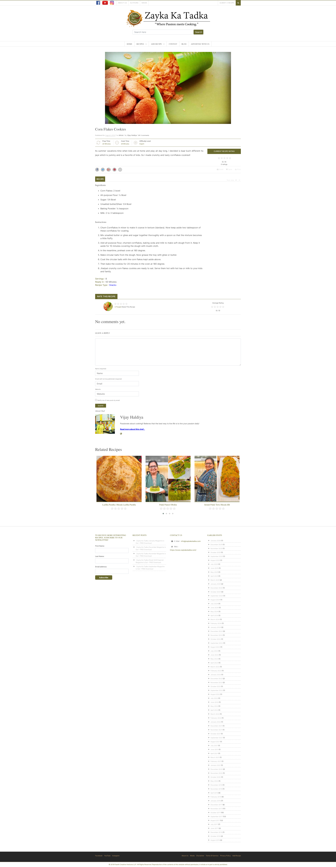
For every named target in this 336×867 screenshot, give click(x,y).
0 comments (145, 135)
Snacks (112, 285)
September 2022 (217, 690)
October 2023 (216, 639)
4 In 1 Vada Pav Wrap (217, 504)
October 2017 (215, 813)
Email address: (101, 567)
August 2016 (215, 840)
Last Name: (99, 556)
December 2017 (216, 805)
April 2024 (214, 615)
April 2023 (214, 663)
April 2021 (214, 753)
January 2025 (216, 584)
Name (100, 369)
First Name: (100, 546)
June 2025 (214, 568)
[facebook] (98, 3)
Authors (134, 3)
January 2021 (216, 765)
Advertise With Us (200, 44)
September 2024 (217, 596)
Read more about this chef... (132, 429)
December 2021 (216, 726)
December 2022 (216, 679)
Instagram (115, 856)
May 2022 (214, 706)
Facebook (99, 856)
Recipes (140, 44)
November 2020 (216, 773)
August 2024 (215, 600)
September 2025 (217, 556)
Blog (184, 44)
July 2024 (214, 604)
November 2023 (216, 635)
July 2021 (214, 746)
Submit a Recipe (227, 3)
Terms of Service (212, 856)
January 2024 (216, 627)
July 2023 (214, 651)
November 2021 (216, 730)
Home (129, 44)
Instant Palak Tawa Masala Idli (168, 504)
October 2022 (216, 686)
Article (121, 135)
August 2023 (215, 647)
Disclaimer (200, 856)
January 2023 (216, 675)
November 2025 (216, 548)
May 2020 (214, 781)
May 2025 (214, 572)
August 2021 (215, 742)
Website (98, 389)
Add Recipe (156, 44)
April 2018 (214, 793)
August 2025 (215, 560)
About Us (122, 3)
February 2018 (216, 797)
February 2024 (216, 623)
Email (221, 169)
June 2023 (215, 655)
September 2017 (217, 816)
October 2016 (215, 836)
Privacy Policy (225, 856)
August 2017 (215, 820)
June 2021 (214, 749)
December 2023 (216, 631)
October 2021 (215, 734)
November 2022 (216, 682)
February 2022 (216, 718)
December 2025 (216, 545)
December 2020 (216, 769)
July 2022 (214, 698)
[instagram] (112, 3)
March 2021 (215, 757)
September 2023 (217, 643)
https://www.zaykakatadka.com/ (183, 550)
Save (230, 169)
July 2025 (214, 564)
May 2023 (214, 659)
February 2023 (216, 671)
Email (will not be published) (108, 379)
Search (198, 32)
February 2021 (216, 761)
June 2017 (214, 828)
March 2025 (215, 580)
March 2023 (215, 667)
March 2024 (215, 619)
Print (239, 169)
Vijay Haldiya (132, 135)
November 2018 (216, 789)
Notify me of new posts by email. (109, 400)
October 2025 (216, 552)
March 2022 (215, 714)
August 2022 (215, 694)
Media (144, 3)
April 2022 (214, 710)
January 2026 (216, 541)
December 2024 (216, 588)
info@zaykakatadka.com (191, 541)
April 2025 (214, 576)
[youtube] (105, 3)
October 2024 (216, 592)
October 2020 (216, 777)
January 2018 (216, 801)
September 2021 (217, 738)
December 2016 (216, 832)
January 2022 (216, 722)
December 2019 (216, 785)
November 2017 (216, 809)
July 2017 (214, 824)
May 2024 (214, 612)
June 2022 (214, 702)
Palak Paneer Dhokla (119, 504)
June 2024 (215, 608)
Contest (173, 44)
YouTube (107, 856)
